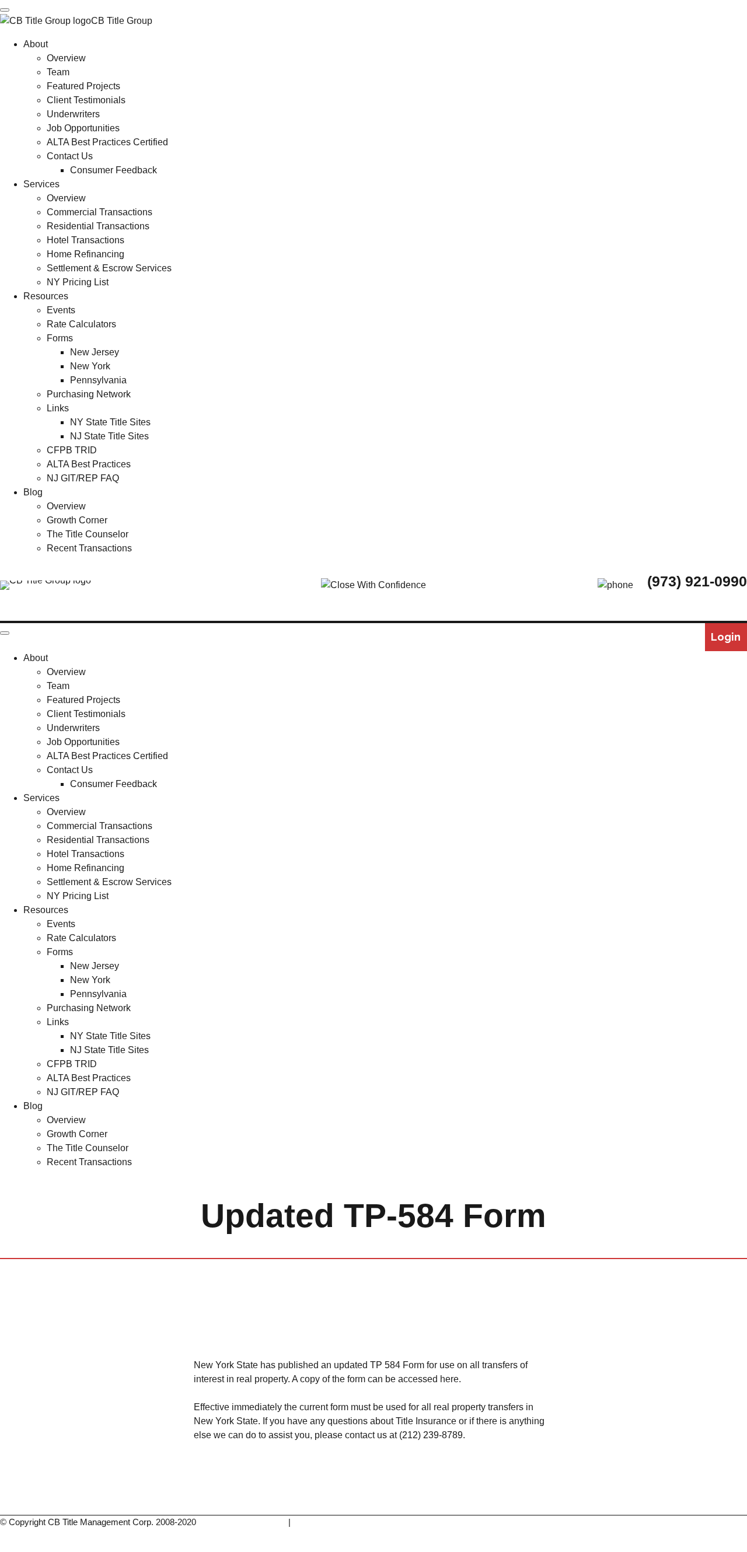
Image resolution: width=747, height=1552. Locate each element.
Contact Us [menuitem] (70, 156)
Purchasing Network (89, 1008)
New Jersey (94, 966)
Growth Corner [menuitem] (77, 520)
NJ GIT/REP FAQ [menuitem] (83, 478)
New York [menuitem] (90, 366)
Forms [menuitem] (60, 338)
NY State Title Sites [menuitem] (110, 422)
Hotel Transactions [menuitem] (85, 240)
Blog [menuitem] (33, 492)
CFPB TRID (72, 1064)
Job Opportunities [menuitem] (83, 128)
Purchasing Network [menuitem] (89, 394)
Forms (60, 952)
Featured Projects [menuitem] (83, 86)
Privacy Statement (328, 1522)
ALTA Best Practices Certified (107, 756)
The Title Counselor (87, 1148)
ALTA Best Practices (89, 1078)
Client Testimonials (86, 714)
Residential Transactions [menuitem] (98, 226)
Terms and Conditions (244, 1522)
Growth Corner (77, 1134)
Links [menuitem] (58, 408)
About (35, 658)
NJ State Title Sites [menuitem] (109, 436)
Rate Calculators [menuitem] (81, 324)
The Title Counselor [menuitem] (87, 534)
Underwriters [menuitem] (73, 114)
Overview (66, 672)
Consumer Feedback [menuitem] (113, 170)
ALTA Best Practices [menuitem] (89, 464)
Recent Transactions (89, 1162)
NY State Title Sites (110, 1036)
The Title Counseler (307, 1312)
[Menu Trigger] (4, 10)
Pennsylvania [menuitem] (98, 380)
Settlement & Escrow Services (109, 882)
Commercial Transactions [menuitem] (99, 212)
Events (61, 924)
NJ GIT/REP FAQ (83, 1092)
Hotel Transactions (85, 854)
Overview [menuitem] (66, 58)
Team (58, 686)
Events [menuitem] (61, 310)
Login (726, 637)
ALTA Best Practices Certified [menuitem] (107, 142)
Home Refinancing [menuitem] (85, 254)
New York (90, 980)
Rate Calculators (81, 938)
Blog (33, 1106)
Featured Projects (83, 700)
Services (41, 798)
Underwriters (73, 728)
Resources (45, 910)
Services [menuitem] (41, 184)
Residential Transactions (98, 840)
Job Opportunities (83, 742)
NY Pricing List (78, 896)
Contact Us (70, 770)
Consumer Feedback (113, 784)
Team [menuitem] (58, 72)
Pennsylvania (98, 994)
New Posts (459, 1312)
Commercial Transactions (99, 826)
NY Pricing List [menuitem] (78, 282)
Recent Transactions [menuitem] (89, 548)
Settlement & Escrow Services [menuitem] (109, 268)
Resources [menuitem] (45, 296)
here (449, 1379)
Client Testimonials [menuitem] (86, 100)
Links (58, 1022)
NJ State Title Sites (109, 1050)
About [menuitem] (35, 44)
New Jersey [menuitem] (94, 352)
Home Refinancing (85, 868)
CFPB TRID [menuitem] (72, 450)
